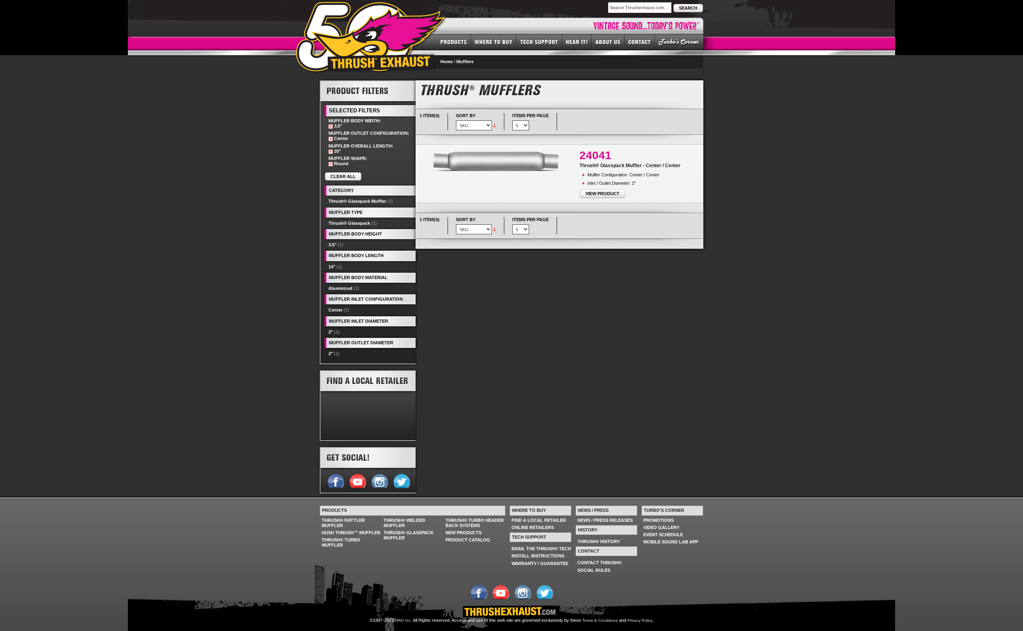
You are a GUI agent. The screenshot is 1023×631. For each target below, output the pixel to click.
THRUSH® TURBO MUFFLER (341, 542)
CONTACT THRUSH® (599, 562)
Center (335, 310)
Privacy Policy (640, 620)
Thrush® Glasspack (349, 223)
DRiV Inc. (403, 620)
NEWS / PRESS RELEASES (605, 520)
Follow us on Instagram (379, 480)
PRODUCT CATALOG (468, 539)
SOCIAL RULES (593, 570)
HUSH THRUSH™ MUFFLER (351, 532)
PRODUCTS (453, 41)
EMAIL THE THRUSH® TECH (541, 548)
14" (331, 266)
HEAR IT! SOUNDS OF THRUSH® (577, 41)
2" (330, 331)
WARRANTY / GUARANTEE (540, 563)
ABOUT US (608, 41)
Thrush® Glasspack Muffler (357, 201)
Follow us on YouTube (357, 480)
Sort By (466, 115)
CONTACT (640, 41)
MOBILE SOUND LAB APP (670, 541)
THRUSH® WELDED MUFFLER (404, 523)
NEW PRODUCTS (464, 532)
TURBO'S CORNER (679, 41)
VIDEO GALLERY (661, 527)
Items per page (530, 115)
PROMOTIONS (658, 520)
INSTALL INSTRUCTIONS (538, 555)
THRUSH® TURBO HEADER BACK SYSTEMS (475, 523)
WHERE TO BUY (494, 41)
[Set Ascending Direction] (494, 125)
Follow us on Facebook (335, 480)
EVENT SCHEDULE (663, 534)
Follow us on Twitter (401, 480)
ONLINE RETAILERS (533, 527)
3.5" (332, 244)
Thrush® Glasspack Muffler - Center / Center (630, 165)
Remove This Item (330, 126)
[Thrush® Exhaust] (371, 7)
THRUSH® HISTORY (598, 541)
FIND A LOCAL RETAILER (539, 520)
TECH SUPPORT (539, 41)
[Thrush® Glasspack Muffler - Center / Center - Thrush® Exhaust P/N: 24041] (499, 161)
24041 (595, 155)
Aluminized (340, 288)
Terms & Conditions (600, 620)
